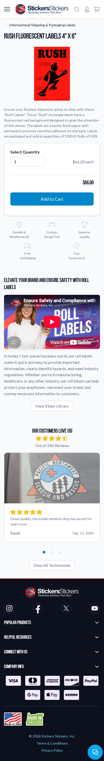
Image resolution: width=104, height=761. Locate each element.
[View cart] (97, 9)
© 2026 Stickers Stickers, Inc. (52, 736)
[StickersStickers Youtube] (94, 609)
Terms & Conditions (52, 743)
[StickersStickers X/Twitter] (66, 609)
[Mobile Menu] (7, 9)
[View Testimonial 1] (44, 552)
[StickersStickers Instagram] (9, 609)
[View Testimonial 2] (52, 552)
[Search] (77, 9)
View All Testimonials (52, 565)
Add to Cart (52, 199)
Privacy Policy (52, 750)
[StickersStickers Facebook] (38, 609)
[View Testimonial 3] (60, 552)
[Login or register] (87, 9)
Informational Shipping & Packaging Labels (42, 25)
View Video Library (52, 406)
